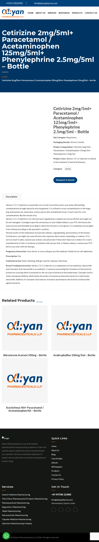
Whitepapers (57, 467)
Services (52, 13)
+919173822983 (14, 3)
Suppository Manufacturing (14, 507)
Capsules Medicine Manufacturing (16, 519)
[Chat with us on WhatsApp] (6, 535)
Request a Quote (65, 180)
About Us (40, 13)
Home (30, 13)
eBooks (54, 462)
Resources (64, 13)
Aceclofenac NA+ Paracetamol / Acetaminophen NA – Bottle (25, 409)
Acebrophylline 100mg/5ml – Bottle (74, 355)
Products (77, 13)
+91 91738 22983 (61, 494)
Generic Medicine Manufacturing (16, 494)
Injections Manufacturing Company (17, 523)
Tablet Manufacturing (11, 511)
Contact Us (91, 13)
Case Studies (56, 458)
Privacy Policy (57, 479)
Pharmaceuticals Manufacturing (15, 503)
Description (11, 196)
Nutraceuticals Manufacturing (15, 515)
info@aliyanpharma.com (45, 3)
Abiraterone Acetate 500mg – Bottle (25, 355)
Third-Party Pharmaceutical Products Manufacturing (24, 499)
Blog (53, 454)
